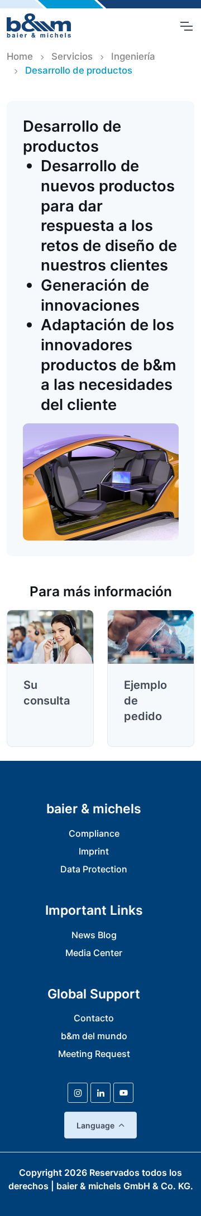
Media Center (93, 952)
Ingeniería (133, 56)
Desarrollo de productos (78, 70)
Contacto (94, 1018)
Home (20, 56)
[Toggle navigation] (186, 26)
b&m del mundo (94, 1035)
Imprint (94, 851)
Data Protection (93, 869)
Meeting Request (94, 1053)
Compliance (94, 833)
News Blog (94, 934)
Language (95, 1125)
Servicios (72, 56)
